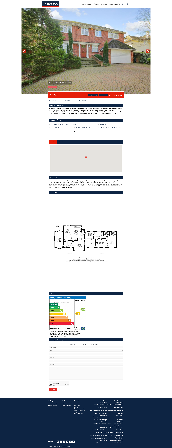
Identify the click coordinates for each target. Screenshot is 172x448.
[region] (86, 444)
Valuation (96, 4)
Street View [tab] (61, 142)
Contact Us (104, 4)
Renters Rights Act (114, 4)
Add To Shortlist (103, 95)
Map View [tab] (53, 142)
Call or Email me (96, 344)
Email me (84, 344)
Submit (53, 389)
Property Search (86, 4)
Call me (73, 344)
